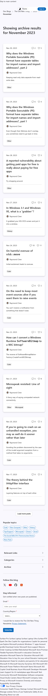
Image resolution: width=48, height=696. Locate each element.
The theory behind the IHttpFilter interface (19, 481)
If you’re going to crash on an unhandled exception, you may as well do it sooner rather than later (23, 432)
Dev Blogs (7, 11)
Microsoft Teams (26, 666)
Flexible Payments (7, 652)
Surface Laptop (15, 638)
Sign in (41, 9)
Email (5, 601)
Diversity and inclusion (32, 680)
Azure (20, 669)
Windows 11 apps (32, 644)
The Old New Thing (21, 11)
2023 (35, 11)
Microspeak (20, 531)
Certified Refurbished (20, 650)
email (36, 531)
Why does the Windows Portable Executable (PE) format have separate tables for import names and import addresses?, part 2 (23, 60)
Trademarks (27, 692)
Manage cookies (6, 692)
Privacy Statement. (19, 623)
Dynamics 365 (30, 664)
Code (5, 527)
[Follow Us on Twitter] (4, 585)
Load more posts (24, 513)
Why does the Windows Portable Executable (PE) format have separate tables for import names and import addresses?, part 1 (23, 114)
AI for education (41, 661)
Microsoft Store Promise (38, 650)
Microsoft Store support (29, 647)
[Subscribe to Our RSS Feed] (21, 585)
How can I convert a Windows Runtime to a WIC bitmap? (24, 341)
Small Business (11, 669)
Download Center (12, 647)
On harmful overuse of (19, 252)
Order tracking (5, 650)
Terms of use (18, 692)
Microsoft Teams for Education (20, 655)
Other (25, 527)
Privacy (44, 689)
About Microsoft (23, 678)
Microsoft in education (23, 652)
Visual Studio (5, 678)
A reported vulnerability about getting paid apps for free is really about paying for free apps (23, 166)
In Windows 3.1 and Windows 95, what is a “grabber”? (23, 209)
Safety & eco (38, 692)
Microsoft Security (17, 664)
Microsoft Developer (31, 669)
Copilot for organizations (21, 641)
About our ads (13, 694)
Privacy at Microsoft (7, 680)
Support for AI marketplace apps (17, 672)
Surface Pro (4, 638)
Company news (36, 678)
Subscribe (8, 630)
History (32, 527)
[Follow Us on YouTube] (10, 585)
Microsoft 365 (41, 664)
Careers (14, 678)
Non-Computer (15, 527)
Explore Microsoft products (13, 644)
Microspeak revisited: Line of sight (23, 385)
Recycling (3, 694)
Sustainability (15, 683)
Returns (42, 647)
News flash (8, 540)
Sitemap (23, 689)
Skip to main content (8, 1)
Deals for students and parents (23, 661)
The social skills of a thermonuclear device (19, 536)
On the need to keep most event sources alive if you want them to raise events (21, 294)
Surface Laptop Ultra (30, 638)
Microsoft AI (5, 664)
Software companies (35, 675)
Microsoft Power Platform (10, 666)
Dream (28, 531)
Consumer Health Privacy (10, 689)
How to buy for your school (19, 658)
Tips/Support (8, 531)
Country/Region (10, 611)
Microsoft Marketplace (18, 675)
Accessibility (4, 683)
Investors (19, 680)
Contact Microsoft (34, 689)
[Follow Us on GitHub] (15, 585)
